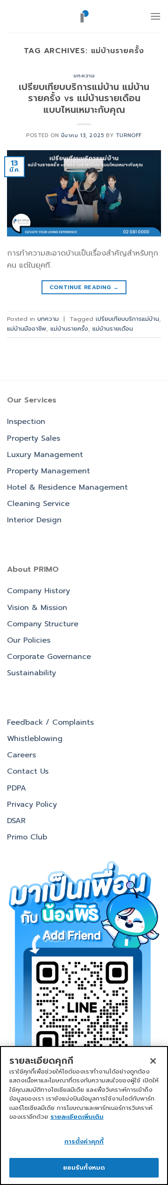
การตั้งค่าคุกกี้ (84, 1141)
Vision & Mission (37, 607)
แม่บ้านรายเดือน (112, 328)
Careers (21, 755)
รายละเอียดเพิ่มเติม (77, 1116)
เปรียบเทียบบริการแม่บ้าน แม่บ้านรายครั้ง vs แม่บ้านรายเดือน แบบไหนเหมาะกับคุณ (84, 98)
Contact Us (28, 771)
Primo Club (27, 837)
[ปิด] (153, 1061)
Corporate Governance (49, 656)
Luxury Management (45, 454)
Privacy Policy (32, 804)
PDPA (16, 788)
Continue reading (84, 287)
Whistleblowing (35, 738)
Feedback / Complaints (50, 722)
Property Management (48, 471)
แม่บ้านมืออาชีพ (26, 328)
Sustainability (31, 673)
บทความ (84, 76)
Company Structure (42, 624)
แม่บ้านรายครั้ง (69, 328)
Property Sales (33, 438)
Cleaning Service (38, 503)
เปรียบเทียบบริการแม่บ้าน (127, 318)
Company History (38, 590)
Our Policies (28, 640)
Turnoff (129, 135)
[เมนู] (155, 16)
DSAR (16, 820)
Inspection (26, 421)
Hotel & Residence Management (67, 487)
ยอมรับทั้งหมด (84, 1167)
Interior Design (34, 520)
